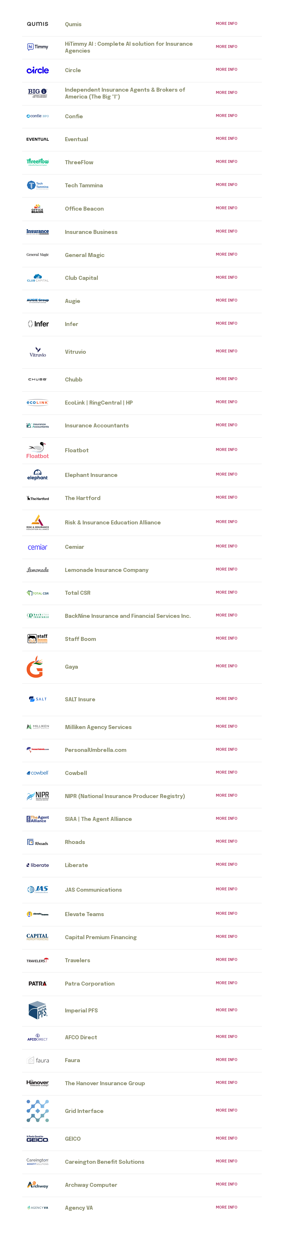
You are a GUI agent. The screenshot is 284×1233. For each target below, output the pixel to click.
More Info (226, 23)
